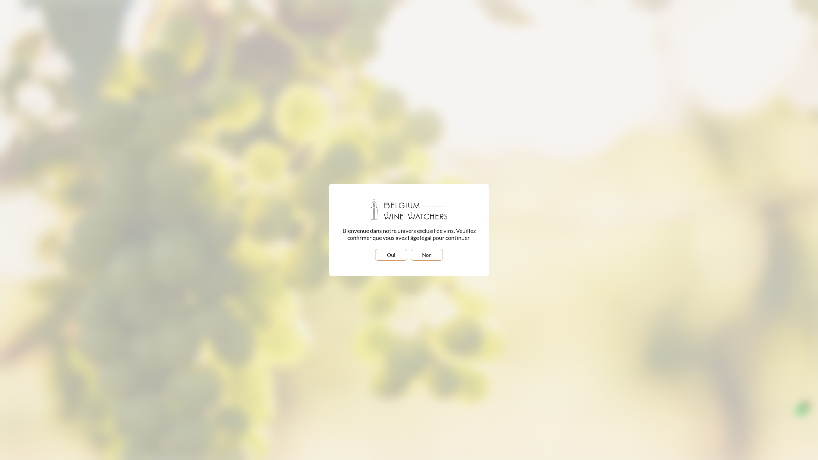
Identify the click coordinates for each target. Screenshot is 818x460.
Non (427, 255)
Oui (391, 255)
